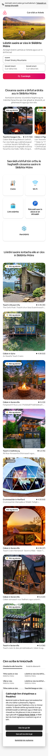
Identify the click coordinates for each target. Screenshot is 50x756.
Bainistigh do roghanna (24, 740)
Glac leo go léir (24, 728)
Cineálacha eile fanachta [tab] (12, 666)
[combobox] (24, 60)
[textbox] (13, 68)
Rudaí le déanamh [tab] (33, 666)
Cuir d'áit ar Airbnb (35, 12)
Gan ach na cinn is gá (24, 734)
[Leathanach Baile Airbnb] (5, 12)
